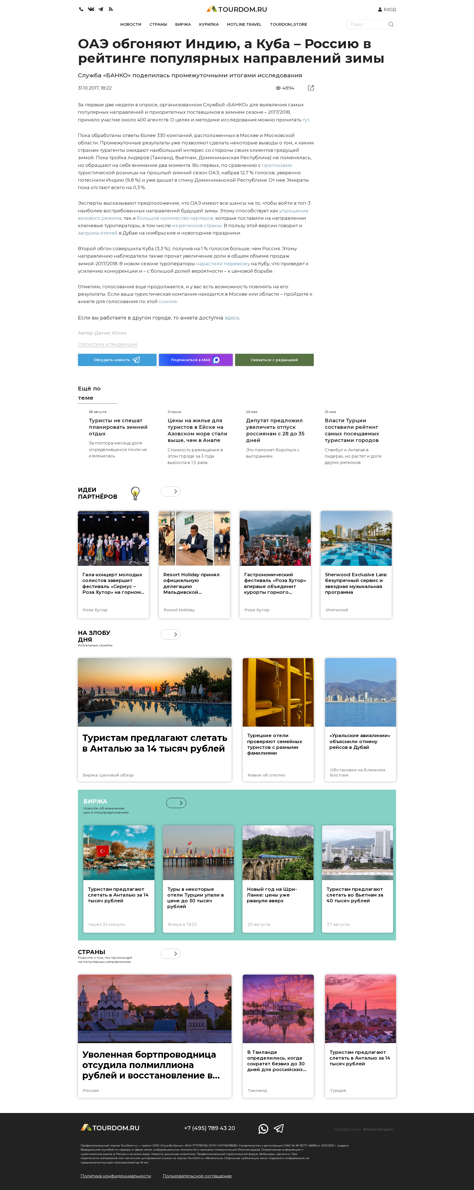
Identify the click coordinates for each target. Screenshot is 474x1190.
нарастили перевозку (223, 263)
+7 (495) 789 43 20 (209, 1128)
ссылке (168, 301)
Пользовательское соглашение (197, 1175)
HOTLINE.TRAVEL (244, 24)
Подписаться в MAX (190, 360)
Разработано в (363, 1129)
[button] (166, 491)
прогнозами (277, 165)
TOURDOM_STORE (288, 24)
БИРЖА (183, 24)
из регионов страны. (197, 225)
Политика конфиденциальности (116, 1175)
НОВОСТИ (130, 24)
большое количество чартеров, (175, 218)
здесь (232, 318)
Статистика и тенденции (107, 344)
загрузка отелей (98, 233)
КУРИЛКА (209, 24)
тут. (306, 119)
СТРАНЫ (158, 24)
